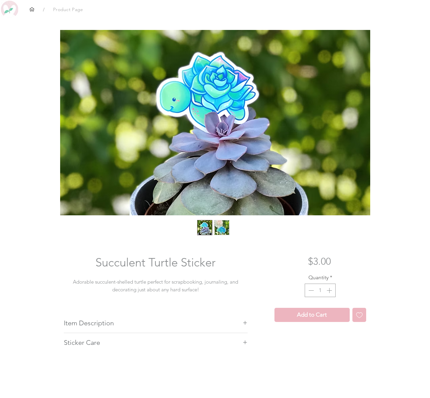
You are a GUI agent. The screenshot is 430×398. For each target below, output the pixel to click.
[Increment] (330, 290)
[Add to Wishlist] (359, 315)
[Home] (32, 9)
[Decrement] (310, 290)
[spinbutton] (320, 290)
